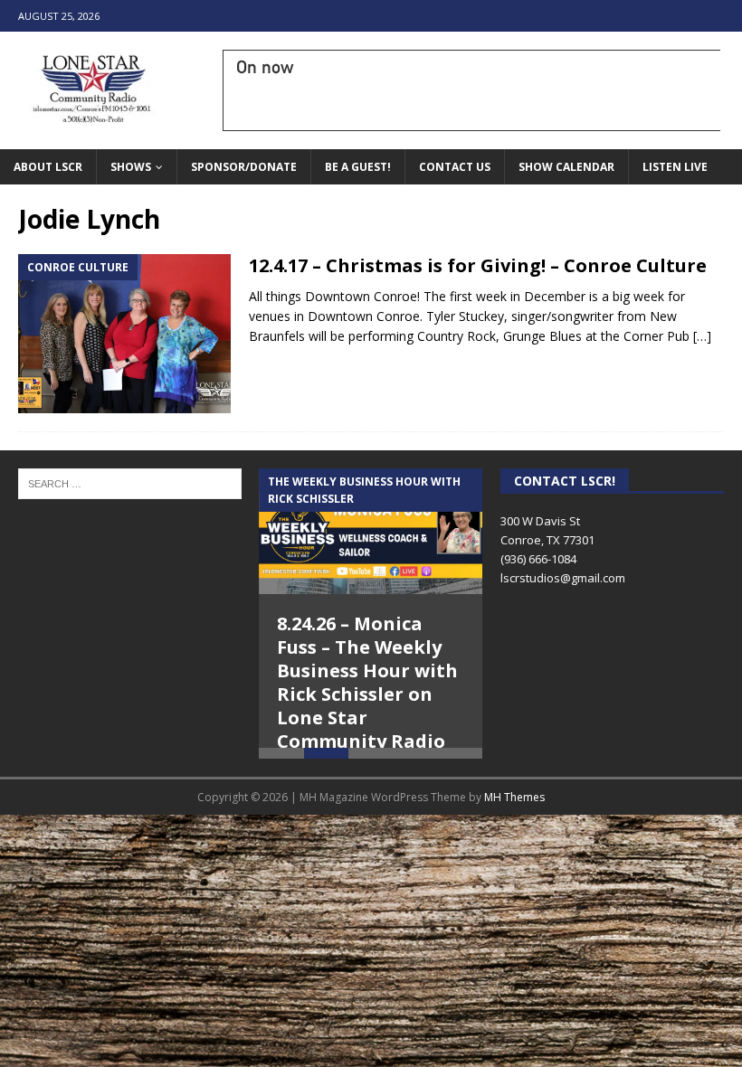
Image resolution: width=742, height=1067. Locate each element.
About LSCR (48, 167)
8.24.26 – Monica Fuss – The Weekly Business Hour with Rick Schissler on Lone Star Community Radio (367, 682)
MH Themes (514, 820)
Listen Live (675, 167)
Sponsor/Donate (244, 167)
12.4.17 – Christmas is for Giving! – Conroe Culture (478, 265)
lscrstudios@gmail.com (562, 578)
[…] (702, 336)
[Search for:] (130, 482)
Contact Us (454, 167)
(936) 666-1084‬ (538, 559)
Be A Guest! (358, 167)
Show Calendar (566, 167)
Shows (130, 167)
